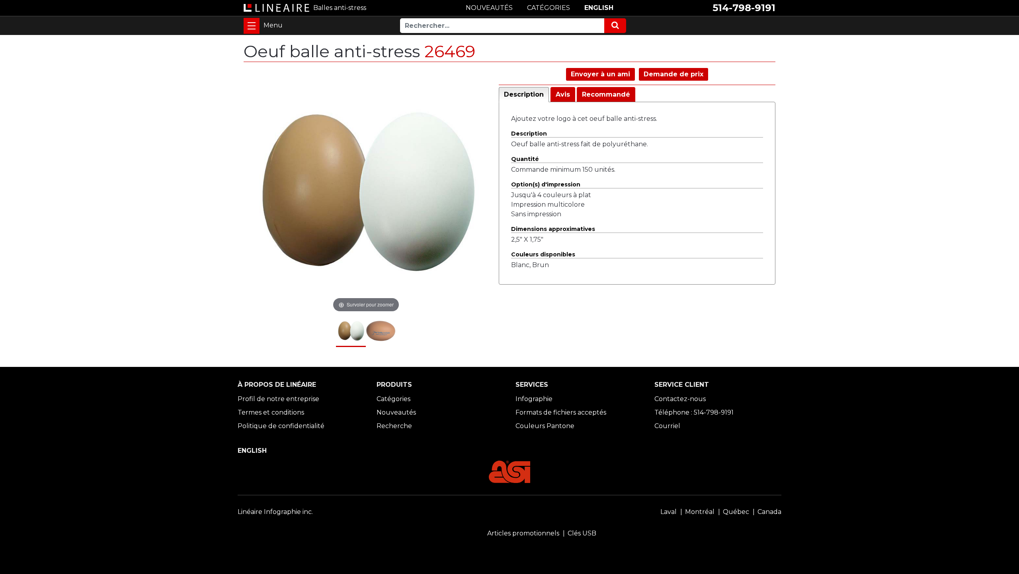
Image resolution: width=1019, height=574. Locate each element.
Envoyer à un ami (600, 74)
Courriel (667, 426)
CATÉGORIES (548, 8)
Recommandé (606, 94)
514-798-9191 (744, 8)
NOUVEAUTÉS (489, 8)
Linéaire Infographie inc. (275, 512)
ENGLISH (598, 8)
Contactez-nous (680, 399)
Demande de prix (673, 74)
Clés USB (582, 533)
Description (524, 94)
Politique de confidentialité (281, 426)
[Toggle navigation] (252, 26)
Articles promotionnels (523, 533)
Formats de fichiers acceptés (560, 412)
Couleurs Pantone (544, 426)
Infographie (533, 399)
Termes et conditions (271, 412)
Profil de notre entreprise (278, 399)
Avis (563, 94)
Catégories (393, 399)
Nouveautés (396, 412)
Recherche (394, 426)
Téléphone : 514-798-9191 (694, 412)
